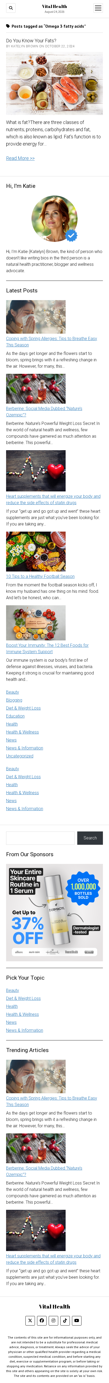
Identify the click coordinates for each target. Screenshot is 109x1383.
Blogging (14, 700)
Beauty (12, 692)
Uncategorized (19, 756)
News (11, 740)
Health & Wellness (22, 732)
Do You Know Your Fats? (31, 40)
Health (12, 724)
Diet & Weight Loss (23, 708)
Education (15, 716)
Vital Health (54, 6)
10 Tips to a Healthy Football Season (40, 576)
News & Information (24, 748)
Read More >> (20, 158)
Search (90, 837)
